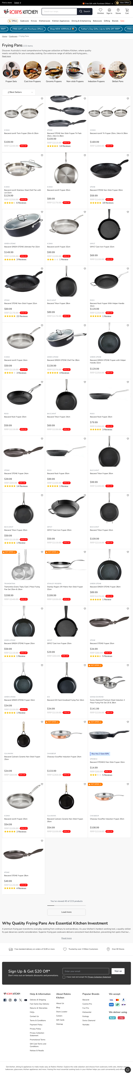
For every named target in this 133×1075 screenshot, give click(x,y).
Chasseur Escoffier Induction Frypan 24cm (64, 757)
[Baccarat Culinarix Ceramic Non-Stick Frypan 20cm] (23, 734)
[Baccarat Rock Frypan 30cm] (66, 451)
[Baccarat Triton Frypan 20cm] (23, 507)
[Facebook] (5, 1000)
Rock (92, 300)
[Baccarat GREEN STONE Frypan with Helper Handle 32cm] (109, 338)
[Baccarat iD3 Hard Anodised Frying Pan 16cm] (66, 677)
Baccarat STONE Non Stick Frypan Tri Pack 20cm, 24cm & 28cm (64, 134)
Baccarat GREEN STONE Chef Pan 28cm (63, 360)
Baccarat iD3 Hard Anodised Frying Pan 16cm (65, 700)
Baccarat (51, 300)
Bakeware (97, 21)
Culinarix (8, 753)
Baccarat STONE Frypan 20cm (102, 644)
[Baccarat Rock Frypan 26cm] (109, 394)
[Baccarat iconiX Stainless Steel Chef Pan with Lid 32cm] (23, 167)
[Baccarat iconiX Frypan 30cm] (66, 167)
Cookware (24, 21)
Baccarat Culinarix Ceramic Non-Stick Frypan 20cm (22, 758)
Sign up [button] (118, 971)
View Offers (123, 3)
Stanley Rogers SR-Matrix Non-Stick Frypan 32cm (65, 588)
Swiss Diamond (97, 697)
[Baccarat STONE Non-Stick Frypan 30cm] (109, 167)
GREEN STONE (9, 243)
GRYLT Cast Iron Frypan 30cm (59, 530)
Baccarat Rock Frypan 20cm (15, 417)
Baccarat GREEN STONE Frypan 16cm (19, 700)
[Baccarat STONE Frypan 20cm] (109, 621)
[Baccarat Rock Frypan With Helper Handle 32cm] (109, 281)
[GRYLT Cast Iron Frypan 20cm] (66, 621)
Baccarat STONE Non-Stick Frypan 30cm (106, 190)
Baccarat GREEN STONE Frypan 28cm (105, 587)
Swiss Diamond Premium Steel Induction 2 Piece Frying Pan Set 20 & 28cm (107, 701)
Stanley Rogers (54, 583)
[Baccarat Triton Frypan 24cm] (66, 394)
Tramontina (9, 583)
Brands (115, 21)
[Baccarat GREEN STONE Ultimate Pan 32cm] (23, 224)
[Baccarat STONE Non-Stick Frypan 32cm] (23, 281)
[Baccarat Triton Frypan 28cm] (66, 281)
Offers (14, 21)
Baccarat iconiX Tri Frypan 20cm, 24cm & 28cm (109, 133)
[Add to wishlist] (42, 98)
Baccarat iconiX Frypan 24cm (15, 360)
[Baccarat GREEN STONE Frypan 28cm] (109, 564)
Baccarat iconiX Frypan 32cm (58, 247)
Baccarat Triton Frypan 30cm (101, 474)
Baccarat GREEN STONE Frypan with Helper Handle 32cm (108, 361)
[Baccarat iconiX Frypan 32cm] (66, 224)
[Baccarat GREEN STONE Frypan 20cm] (23, 621)
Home (4, 36)
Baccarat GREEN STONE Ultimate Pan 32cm (22, 247)
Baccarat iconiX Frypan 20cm (15, 819)
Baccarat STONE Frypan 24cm (16, 474)
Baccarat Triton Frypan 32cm (101, 530)
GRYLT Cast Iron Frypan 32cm (102, 247)
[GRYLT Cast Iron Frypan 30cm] (66, 507)
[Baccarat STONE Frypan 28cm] (23, 853)
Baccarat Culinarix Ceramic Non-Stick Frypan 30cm (65, 820)
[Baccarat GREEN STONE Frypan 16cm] (23, 677)
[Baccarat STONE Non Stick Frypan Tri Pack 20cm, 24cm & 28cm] (66, 111)
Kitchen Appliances (60, 21)
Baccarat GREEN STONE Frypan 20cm (19, 644)
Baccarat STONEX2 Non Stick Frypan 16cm (107, 762)
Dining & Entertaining (81, 21)
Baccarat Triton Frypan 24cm (58, 417)
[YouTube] (25, 1000)
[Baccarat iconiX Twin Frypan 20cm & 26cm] (23, 111)
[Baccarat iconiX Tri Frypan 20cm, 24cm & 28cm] (109, 111)
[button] (66, 912)
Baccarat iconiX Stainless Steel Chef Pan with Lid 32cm (22, 191)
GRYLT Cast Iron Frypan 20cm (59, 644)
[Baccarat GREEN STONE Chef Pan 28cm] (66, 338)
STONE (49, 130)
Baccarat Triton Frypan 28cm (58, 303)
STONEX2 (93, 759)
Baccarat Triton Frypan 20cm (15, 530)
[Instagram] (10, 1000)
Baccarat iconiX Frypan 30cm (58, 190)
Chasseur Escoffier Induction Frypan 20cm (107, 819)
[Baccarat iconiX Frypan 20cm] (23, 796)
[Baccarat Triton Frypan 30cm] (109, 451)
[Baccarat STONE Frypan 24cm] (23, 451)
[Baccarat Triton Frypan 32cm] (109, 507)
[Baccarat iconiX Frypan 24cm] (23, 338)
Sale (122, 21)
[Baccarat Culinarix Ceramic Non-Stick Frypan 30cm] (66, 796)
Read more (6, 56)
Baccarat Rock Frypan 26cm (101, 417)
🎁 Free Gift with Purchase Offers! (96, 2)
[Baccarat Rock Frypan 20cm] (23, 394)
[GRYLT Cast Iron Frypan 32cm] (109, 224)
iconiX (7, 130)
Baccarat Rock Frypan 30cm (58, 474)
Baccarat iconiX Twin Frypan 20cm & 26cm (21, 133)
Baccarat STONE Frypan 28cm (16, 876)
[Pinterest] (15, 1000)
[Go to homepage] (20, 11)
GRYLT (92, 243)
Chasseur (51, 753)
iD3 (48, 697)
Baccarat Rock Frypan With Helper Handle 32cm (107, 305)
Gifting (107, 21)
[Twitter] (20, 1000)
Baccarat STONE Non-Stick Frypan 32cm (20, 303)
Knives (34, 21)
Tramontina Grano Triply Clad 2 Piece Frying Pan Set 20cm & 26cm (22, 588)
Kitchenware (44, 21)
